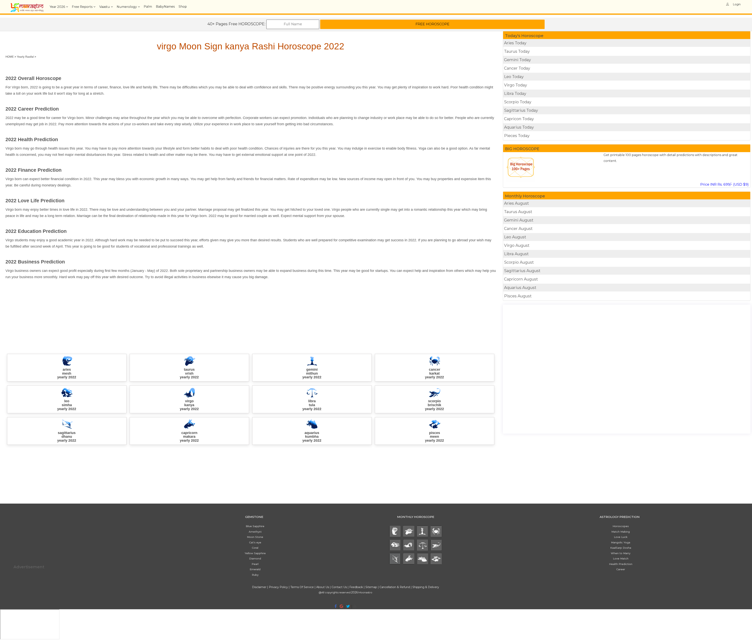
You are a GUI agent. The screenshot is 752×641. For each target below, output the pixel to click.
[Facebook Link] (335, 606)
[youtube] (354, 606)
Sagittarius (522, 270)
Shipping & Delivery (425, 587)
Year (57, 7)
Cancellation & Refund (395, 587)
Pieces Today (517, 135)
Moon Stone (255, 536)
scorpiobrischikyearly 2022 (434, 405)
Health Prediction (620, 564)
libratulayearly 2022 (311, 405)
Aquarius (520, 287)
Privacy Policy (278, 587)
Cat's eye (255, 542)
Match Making (620, 531)
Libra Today (515, 93)
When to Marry (620, 553)
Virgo (517, 245)
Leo (515, 237)
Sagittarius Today (521, 110)
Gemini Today (517, 59)
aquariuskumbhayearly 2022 (311, 437)
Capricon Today (519, 118)
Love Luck (620, 536)
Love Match (620, 558)
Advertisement (29, 567)
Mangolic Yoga (620, 542)
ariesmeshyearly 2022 (66, 373)
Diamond (255, 558)
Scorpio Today (517, 102)
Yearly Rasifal (25, 56)
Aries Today (515, 43)
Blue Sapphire (255, 526)
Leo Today (514, 76)
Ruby (255, 574)
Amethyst (255, 531)
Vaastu (104, 7)
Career (620, 569)
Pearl (255, 564)
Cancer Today (517, 68)
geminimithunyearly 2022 (311, 373)
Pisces (518, 296)
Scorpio (519, 262)
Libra (516, 253)
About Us (322, 587)
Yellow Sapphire (255, 553)
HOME (9, 56)
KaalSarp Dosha (620, 547)
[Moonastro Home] (27, 5)
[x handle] (348, 606)
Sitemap (371, 587)
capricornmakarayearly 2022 (189, 437)
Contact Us (339, 587)
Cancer (518, 228)
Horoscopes (621, 526)
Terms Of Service (302, 587)
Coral (255, 547)
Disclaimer (259, 587)
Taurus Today (517, 51)
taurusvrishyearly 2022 (189, 373)
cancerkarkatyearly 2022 (434, 373)
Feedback (356, 587)
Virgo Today (515, 85)
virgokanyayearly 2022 (189, 405)
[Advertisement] (122, 313)
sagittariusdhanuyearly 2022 (66, 437)
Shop (183, 6)
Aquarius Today (519, 127)
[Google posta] (341, 606)
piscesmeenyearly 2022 (434, 437)
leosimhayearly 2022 (66, 405)
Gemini (518, 220)
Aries (516, 203)
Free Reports (82, 7)
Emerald (255, 569)
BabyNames (165, 6)
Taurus (518, 211)
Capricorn (521, 279)
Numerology (127, 7)
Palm (148, 6)
